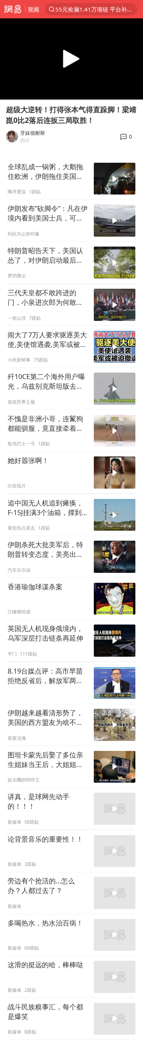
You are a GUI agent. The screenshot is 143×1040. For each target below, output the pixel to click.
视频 (33, 9)
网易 (12, 9)
